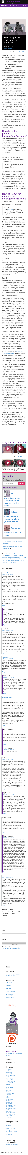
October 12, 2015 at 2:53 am (7, 877)
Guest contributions (10, 990)
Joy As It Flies (19, 456)
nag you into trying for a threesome (12, 352)
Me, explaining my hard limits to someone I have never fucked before (12, 499)
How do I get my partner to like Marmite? (12, 40)
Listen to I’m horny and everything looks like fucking (20, 463)
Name (4, 930)
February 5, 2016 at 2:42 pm (9, 749)
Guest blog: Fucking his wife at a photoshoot (12, 542)
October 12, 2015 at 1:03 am (7, 819)
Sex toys (25, 5)
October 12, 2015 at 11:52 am (8, 610)
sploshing (10, 209)
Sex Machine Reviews (11, 1108)
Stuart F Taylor (22, 51)
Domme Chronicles (10, 1075)
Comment (4, 915)
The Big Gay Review (10, 1112)
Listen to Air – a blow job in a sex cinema (20, 449)
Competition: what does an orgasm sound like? (12, 547)
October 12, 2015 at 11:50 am (8, 677)
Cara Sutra (8, 1071)
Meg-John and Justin (11, 1128)
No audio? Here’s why (15, 5)
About (11, 8)
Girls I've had (9, 987)
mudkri (7, 1096)
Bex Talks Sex (9, 1069)
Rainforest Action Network (12, 1144)
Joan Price (8, 1090)
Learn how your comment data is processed (13, 947)
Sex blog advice (9, 994)
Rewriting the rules (10, 1130)
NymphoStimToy (9, 1099)
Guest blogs (5, 8)
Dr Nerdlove (8, 1125)
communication (9, 555)
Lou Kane (8, 1091)
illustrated (20, 555)
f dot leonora (5, 657)
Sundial (7, 1109)
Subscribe (21, 483)
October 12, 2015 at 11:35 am (8, 794)
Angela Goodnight (7, 697)
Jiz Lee (7, 1088)
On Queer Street (9, 1102)
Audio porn (5, 5)
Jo (3, 876)
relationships (5, 562)
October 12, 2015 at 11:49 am (8, 731)
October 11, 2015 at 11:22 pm (7, 759)
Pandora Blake (9, 1103)
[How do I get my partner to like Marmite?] (14, 27)
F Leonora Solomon (10, 1081)
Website (4, 939)
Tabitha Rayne (9, 1111)
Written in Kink (9, 1117)
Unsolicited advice (9, 48)
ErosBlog (8, 1076)
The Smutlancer (9, 1136)
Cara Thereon (9, 1072)
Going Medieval (9, 1127)
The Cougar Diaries (10, 1114)
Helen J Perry (6, 573)
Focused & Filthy (10, 1082)
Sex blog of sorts (10, 1106)
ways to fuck (13, 562)
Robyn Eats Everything (11, 1105)
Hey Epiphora (9, 1085)
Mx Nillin (8, 1097)
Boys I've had (9, 982)
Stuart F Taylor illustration (12, 1133)
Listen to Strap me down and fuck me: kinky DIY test (8, 463)
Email (4, 935)
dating (15, 555)
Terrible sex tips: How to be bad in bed (12, 532)
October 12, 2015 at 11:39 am (8, 837)
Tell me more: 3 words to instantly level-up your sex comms (11, 517)
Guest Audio (8, 988)
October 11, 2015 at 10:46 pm (7, 698)
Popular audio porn (10, 991)
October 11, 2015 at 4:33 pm (7, 574)
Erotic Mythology (9, 1078)
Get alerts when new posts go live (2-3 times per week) (14, 974)
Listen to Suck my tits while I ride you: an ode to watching (8, 449)
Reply (3, 605)
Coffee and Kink (9, 1074)
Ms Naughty (8, 1094)
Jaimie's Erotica (9, 1087)
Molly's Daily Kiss (10, 1093)
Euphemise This (9, 1079)
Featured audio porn (10, 984)
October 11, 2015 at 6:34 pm (7, 658)
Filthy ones (8, 985)
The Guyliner (9, 1134)
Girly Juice (8, 1084)
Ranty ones (8, 993)
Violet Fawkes (9, 1115)
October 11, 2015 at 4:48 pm (7, 630)
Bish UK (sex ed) (10, 1124)
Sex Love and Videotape (11, 1131)
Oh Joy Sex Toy (9, 1100)
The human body (10, 996)
